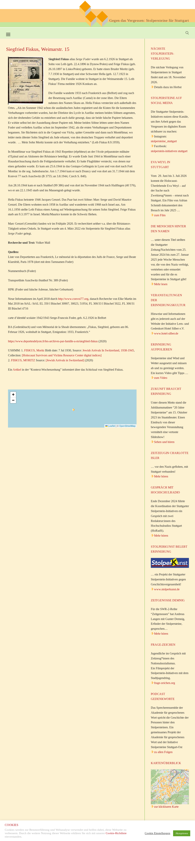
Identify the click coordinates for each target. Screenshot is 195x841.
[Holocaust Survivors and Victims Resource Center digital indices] (61, 355)
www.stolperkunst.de (167, 589)
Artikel (17, 369)
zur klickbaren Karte (166, 806)
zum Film (159, 215)
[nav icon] (8, 34)
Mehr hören (161, 476)
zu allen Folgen (163, 752)
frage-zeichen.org (164, 683)
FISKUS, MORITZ (23, 360)
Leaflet (111, 425)
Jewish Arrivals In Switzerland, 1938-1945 (108, 350)
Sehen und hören (164, 442)
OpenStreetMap (127, 425)
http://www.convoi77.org (73, 298)
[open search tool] (187, 33)
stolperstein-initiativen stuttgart (169, 151)
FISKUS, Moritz (34, 350)
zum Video (160, 377)
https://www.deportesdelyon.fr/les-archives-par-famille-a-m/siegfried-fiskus (53, 341)
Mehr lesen (160, 284)
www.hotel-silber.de (166, 333)
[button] (73, 410)
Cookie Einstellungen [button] (157, 833)
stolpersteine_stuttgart (164, 141)
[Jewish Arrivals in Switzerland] (65, 360)
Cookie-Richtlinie (116, 833)
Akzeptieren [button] (181, 833)
